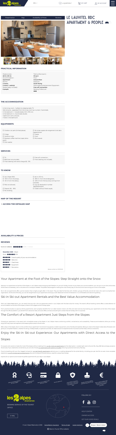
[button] (82, 3)
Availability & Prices (39, 18)
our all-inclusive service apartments (18, 353)
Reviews (58, 18)
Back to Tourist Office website (59, 429)
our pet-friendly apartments (41, 351)
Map (23, 18)
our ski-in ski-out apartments (55, 346)
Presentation (10, 18)
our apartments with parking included (49, 347)
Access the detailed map (16, 204)
